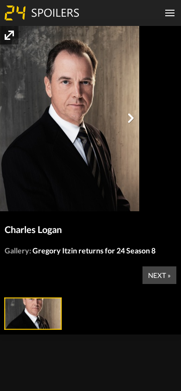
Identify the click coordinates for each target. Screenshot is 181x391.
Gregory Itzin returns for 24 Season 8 (93, 250)
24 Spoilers (42, 13)
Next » (159, 275)
